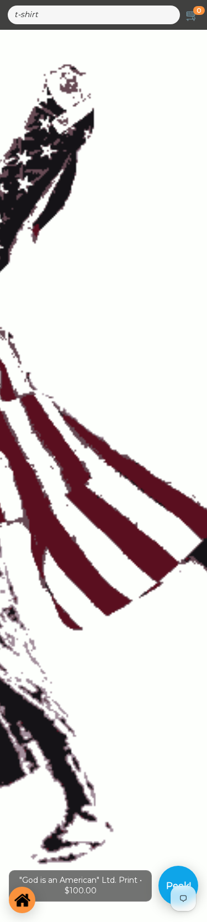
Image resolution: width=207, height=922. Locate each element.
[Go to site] (22, 900)
